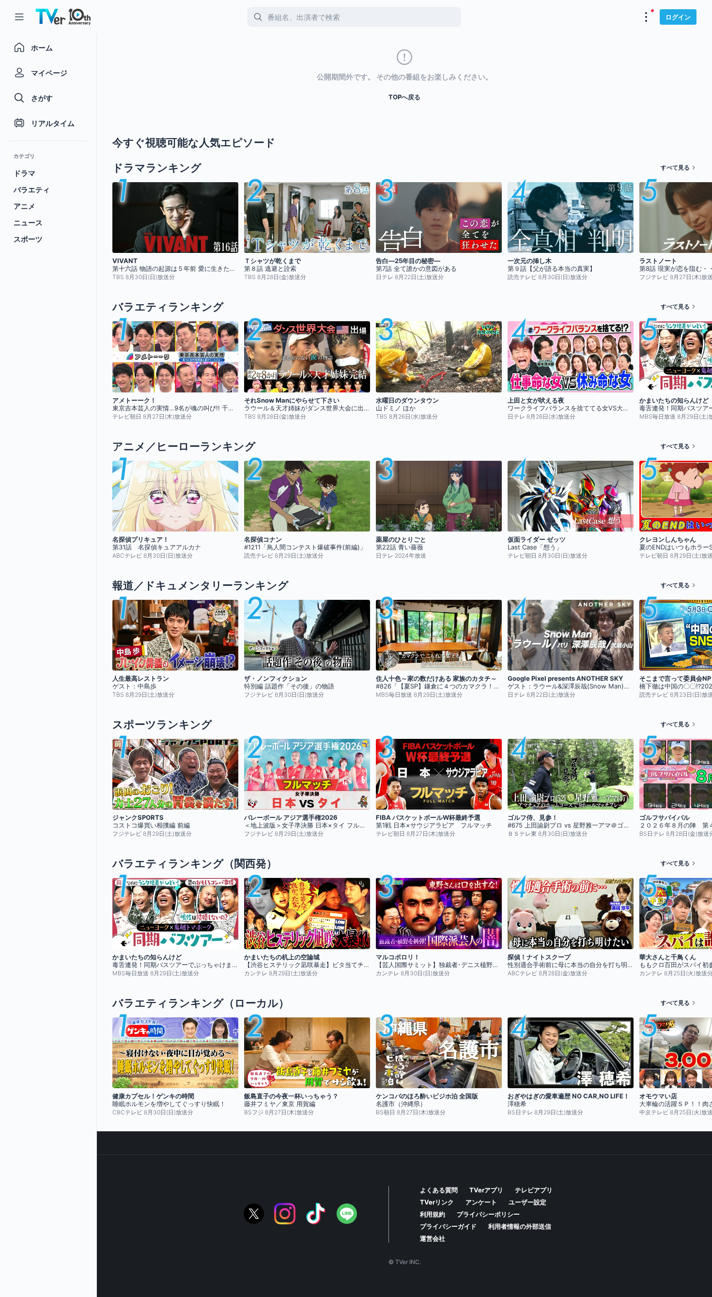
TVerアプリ (486, 1190)
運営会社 (432, 1238)
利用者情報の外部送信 (519, 1226)
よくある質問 (439, 1190)
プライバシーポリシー (488, 1214)
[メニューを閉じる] (19, 17)
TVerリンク (437, 1202)
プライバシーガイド (448, 1226)
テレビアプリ (534, 1190)
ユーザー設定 (527, 1202)
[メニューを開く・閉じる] (646, 17)
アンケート (481, 1202)
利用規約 (432, 1214)
